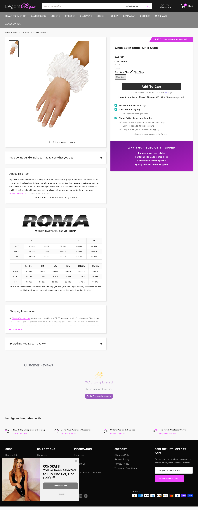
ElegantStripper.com (21, 318)
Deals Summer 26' (15, 16)
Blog (76, 459)
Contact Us (79, 464)
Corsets (145, 16)
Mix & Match (162, 16)
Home (7, 32)
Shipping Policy (122, 455)
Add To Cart (151, 86)
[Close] (76, 461)
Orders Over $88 (19, 433)
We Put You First (68, 433)
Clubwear (86, 16)
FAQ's (77, 468)
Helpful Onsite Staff (168, 433)
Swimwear (129, 16)
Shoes (100, 16)
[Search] (148, 6)
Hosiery (114, 16)
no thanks (60, 494)
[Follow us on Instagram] (80, 496)
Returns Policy (121, 459)
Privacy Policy (121, 464)
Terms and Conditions (125, 468)
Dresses (70, 16)
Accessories (13, 24)
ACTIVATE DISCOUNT (169, 478)
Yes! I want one (60, 486)
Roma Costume (17, 194)
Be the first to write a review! (99, 396)
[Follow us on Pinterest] (86, 496)
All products (17, 32)
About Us (79, 455)
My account (165, 7)
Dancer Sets (38, 16)
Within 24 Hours (117, 433)
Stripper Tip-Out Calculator (87, 472)
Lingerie (55, 16)
